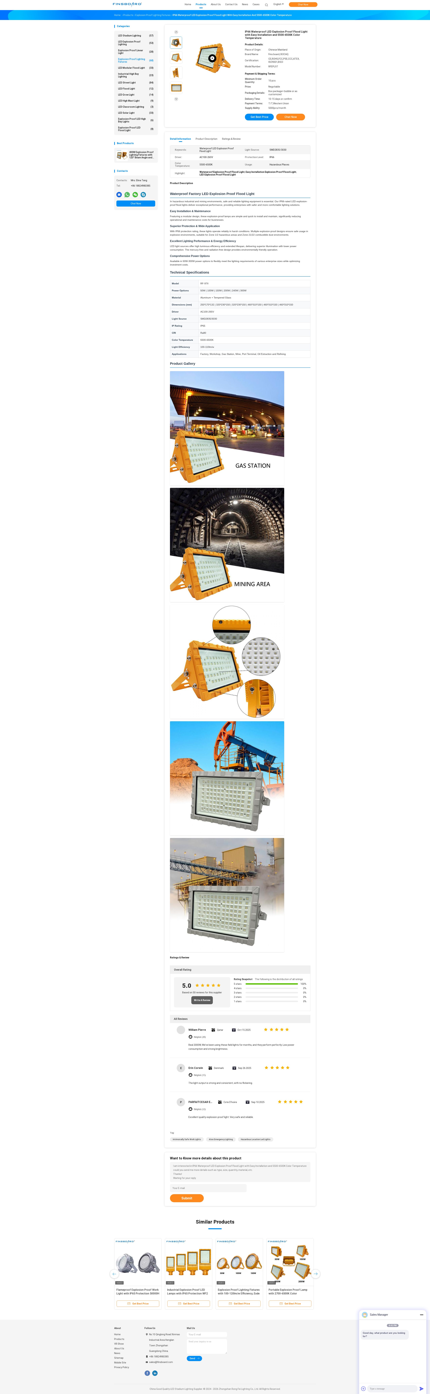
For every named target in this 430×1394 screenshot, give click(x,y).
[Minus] (422, 1315)
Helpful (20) (200, 1037)
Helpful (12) (200, 1109)
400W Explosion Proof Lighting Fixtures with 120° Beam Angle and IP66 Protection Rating (141, 155)
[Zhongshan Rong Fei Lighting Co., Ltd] (127, 5)
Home (117, 1334)
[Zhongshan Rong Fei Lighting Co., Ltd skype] (143, 194)
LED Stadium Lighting (136, 35)
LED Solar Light (136, 113)
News (117, 1353)
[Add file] (363, 1388)
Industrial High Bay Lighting (136, 75)
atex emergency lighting (221, 1139)
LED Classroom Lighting (136, 106)
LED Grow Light (136, 94)
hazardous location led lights (255, 1139)
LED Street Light (136, 82)
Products (119, 1339)
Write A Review (202, 1000)
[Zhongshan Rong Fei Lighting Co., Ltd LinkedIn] (155, 1373)
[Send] (421, 1388)
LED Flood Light (136, 88)
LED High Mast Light (136, 100)
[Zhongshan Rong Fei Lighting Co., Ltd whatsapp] (127, 194)
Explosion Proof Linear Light (136, 51)
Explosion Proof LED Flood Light (136, 129)
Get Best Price (259, 117)
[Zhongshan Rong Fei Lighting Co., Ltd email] (119, 194)
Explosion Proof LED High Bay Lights (136, 120)
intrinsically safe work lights (187, 1139)
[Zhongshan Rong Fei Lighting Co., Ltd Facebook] (147, 1373)
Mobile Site (120, 1362)
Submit (186, 1198)
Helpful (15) (200, 1075)
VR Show (119, 1343)
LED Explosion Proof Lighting (136, 43)
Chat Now (303, 4)
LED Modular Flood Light (136, 68)
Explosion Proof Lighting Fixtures (136, 60)
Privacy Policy (121, 1367)
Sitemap (118, 1358)
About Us (119, 1348)
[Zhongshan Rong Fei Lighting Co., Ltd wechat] (135, 194)
